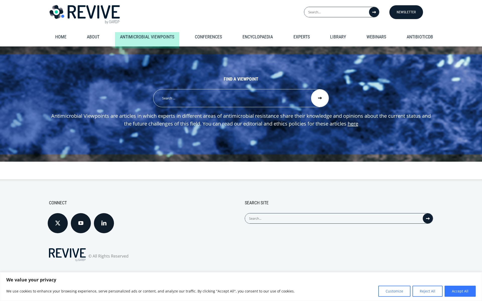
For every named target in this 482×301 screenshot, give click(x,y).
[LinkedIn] (104, 223)
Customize (394, 291)
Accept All (460, 291)
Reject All (427, 291)
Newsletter (406, 12)
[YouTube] (81, 223)
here (353, 123)
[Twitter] (58, 223)
